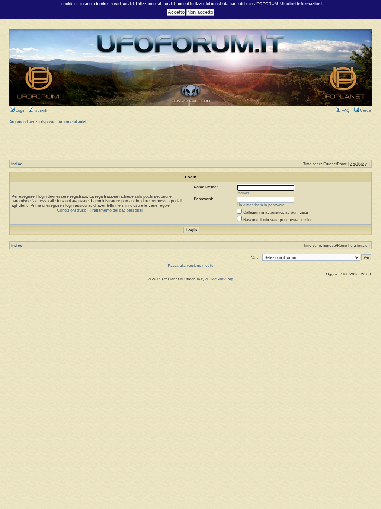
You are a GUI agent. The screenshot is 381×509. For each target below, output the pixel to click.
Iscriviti (40, 110)
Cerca (365, 110)
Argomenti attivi (72, 122)
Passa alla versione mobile (191, 265)
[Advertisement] (190, 141)
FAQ (345, 110)
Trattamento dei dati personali (116, 210)
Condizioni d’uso (71, 210)
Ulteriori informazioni (301, 3)
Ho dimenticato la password (261, 205)
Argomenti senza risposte (32, 122)
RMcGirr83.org (221, 279)
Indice (16, 164)
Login (20, 110)
